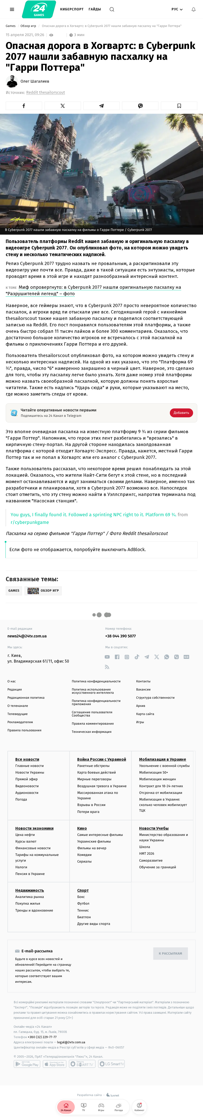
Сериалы (84, 861)
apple (54, 1064)
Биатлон (84, 917)
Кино (82, 828)
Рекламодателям (20, 722)
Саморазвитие (151, 860)
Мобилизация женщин (157, 779)
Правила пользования (24, 730)
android (27, 1064)
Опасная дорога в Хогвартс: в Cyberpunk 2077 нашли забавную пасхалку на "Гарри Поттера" (111, 26)
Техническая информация (91, 732)
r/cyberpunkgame (30, 522)
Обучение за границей (157, 867)
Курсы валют (25, 841)
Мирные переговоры (94, 779)
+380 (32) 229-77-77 (42, 1037)
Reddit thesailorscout (45, 92)
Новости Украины (29, 772)
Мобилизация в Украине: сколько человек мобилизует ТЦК (163, 805)
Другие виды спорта (93, 924)
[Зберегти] (179, 106)
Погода (21, 799)
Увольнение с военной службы (164, 766)
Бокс (81, 897)
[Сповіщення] (193, 9)
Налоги (21, 867)
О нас (11, 681)
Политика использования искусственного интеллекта (93, 691)
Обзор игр (29, 26)
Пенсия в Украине (30, 874)
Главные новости (29, 766)
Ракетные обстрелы (93, 766)
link (107, 657)
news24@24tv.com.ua (27, 636)
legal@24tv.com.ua (71, 1042)
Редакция (14, 689)
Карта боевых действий (96, 772)
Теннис (83, 910)
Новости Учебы (154, 828)
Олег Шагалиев (35, 82)
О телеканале (17, 706)
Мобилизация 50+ (153, 772)
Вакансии (143, 689)
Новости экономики (34, 828)
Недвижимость (29, 890)
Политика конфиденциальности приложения (96, 702)
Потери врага (88, 812)
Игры (140, 722)
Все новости (27, 759)
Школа (144, 847)
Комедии (84, 855)
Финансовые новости (33, 848)
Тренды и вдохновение (34, 910)
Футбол (83, 903)
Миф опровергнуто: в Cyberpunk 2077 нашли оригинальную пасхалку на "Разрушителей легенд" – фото (93, 290)
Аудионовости (26, 793)
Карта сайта (145, 714)
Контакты (143, 681)
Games (11, 26)
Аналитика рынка (29, 897)
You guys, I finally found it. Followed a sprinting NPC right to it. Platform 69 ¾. (94, 515)
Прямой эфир (26, 779)
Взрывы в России (91, 805)
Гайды (95, 9)
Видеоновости (27, 786)
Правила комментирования (93, 723)
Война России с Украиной (101, 759)
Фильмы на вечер (91, 848)
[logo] (39, 9)
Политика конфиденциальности (96, 681)
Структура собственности (155, 697)
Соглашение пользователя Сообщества (92, 714)
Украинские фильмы (94, 841)
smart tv (82, 1064)
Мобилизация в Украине (162, 759)
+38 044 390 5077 (120, 636)
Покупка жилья (27, 903)
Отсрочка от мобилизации (160, 793)
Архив (140, 706)
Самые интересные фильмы (100, 835)
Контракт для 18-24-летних (161, 786)
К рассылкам (170, 954)
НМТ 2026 (146, 853)
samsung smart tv (111, 1064)
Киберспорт (72, 9)
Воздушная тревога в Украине (102, 786)
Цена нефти (25, 835)
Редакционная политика (26, 697)
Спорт (83, 890)
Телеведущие (17, 714)
